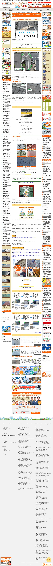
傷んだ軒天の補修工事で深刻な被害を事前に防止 (6, 106)
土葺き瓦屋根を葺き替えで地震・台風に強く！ (6, 130)
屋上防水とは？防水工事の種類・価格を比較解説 (6, 120)
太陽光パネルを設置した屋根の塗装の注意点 (47, 192)
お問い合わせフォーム (27, 287)
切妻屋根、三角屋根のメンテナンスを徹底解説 (6, 156)
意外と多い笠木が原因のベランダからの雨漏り (6, 104)
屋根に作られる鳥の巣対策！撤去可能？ (47, 301)
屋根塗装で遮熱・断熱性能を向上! (46, 234)
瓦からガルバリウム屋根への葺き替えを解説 (47, 142)
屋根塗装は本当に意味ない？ (5, 89)
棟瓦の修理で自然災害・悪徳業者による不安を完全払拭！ (43, 481)
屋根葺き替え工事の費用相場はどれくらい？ (47, 169)
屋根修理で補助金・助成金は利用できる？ (46, 243)
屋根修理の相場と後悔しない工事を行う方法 (46, 166)
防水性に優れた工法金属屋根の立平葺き (6, 141)
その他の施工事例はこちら (37, 310)
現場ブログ (15, 12)
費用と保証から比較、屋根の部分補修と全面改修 (47, 171)
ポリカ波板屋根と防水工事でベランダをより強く (47, 295)
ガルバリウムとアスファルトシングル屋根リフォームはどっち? (6, 201)
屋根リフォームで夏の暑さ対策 (23, 447)
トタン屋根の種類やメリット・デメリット (46, 188)
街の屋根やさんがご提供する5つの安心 (11, 10)
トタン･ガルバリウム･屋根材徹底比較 (6, 204)
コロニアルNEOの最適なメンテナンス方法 (47, 201)
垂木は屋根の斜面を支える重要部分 (24, 466)
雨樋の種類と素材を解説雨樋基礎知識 (6, 236)
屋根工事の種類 (46, 50)
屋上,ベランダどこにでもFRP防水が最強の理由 (6, 118)
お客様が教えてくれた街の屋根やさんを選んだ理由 (9, 442)
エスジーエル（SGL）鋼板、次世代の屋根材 (41, 534)
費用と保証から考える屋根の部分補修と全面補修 (25, 464)
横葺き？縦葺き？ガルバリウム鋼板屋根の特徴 (47, 153)
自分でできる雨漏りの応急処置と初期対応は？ (47, 237)
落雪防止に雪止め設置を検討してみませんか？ (25, 476)
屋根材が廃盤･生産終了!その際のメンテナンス (6, 196)
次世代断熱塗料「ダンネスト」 (45, 232)
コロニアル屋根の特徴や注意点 (46, 186)
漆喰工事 (47, 60)
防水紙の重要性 (5, 180)
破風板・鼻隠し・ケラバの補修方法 (40, 469)
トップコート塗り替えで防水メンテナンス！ (6, 241)
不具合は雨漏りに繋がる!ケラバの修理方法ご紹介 (6, 102)
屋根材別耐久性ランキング (5, 189)
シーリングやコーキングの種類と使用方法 (6, 139)
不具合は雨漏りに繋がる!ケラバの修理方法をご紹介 (42, 476)
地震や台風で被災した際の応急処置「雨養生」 (6, 143)
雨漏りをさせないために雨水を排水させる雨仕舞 (6, 168)
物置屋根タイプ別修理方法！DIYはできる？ (46, 288)
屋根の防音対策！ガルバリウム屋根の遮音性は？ (47, 157)
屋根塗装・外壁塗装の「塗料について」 (41, 431)
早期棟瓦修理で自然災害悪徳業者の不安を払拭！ (6, 132)
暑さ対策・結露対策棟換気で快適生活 (40, 492)
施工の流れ (29, 9)
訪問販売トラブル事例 (46, 263)
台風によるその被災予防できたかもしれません (47, 213)
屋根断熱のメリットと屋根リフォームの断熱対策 (6, 234)
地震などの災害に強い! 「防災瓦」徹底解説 (46, 226)
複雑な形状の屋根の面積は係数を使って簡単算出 (42, 490)
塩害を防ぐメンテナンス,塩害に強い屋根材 (6, 191)
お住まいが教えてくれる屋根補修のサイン (47, 173)
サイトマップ (5, 323)
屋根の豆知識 (5, 184)
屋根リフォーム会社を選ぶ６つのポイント (47, 209)
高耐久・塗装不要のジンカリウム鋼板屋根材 (6, 213)
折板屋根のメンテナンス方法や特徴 (40, 463)
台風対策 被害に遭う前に (22, 442)
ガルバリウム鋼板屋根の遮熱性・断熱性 (47, 146)
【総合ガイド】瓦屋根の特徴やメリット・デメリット (43, 455)
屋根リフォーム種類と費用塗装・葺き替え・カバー (47, 179)
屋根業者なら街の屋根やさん (6, 450)
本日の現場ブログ (5, 441)
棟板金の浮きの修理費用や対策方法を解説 (6, 96)
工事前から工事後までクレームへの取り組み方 (47, 255)
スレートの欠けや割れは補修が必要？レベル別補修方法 (43, 461)
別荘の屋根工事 (45, 307)
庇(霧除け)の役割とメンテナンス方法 (5, 136)
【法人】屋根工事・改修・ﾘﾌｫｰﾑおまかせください (47, 309)
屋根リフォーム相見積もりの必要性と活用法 (25, 459)
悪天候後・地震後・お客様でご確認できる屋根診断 (42, 430)
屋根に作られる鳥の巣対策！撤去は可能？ (24, 483)
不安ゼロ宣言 (4, 429)
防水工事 (47, 67)
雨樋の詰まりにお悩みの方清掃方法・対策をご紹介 (47, 297)
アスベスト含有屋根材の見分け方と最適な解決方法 (42, 502)
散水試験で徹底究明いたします (23, 441)
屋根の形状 (37, 485)
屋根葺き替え (48, 53)
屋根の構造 (4, 97)
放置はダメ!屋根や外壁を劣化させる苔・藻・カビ (6, 193)
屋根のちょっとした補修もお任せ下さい (24, 433)
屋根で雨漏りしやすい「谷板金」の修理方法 (6, 171)
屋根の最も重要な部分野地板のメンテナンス (6, 182)
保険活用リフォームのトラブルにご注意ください (47, 274)
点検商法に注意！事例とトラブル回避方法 (24, 435)
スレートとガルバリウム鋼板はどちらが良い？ (47, 138)
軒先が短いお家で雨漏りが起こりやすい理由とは (6, 175)
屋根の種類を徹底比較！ (45, 177)
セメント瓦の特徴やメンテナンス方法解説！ (6, 125)
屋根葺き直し (48, 71)
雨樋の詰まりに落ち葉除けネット (23, 482)
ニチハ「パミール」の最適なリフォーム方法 (41, 436)
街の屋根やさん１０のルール (6, 428)
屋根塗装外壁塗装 (47, 79)
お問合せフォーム (32, 182)
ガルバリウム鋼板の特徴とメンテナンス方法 (6, 211)
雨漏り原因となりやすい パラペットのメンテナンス (26, 471)
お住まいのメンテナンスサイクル (40, 520)
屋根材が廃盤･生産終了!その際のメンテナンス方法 (42, 479)
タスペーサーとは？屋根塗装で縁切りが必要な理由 (42, 475)
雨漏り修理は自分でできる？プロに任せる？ (6, 91)
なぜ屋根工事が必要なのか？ (47, 162)
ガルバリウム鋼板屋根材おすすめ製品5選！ (47, 150)
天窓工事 (47, 82)
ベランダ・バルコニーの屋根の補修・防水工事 (25, 446)
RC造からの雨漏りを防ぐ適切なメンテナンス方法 (6, 222)
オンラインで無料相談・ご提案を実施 (24, 427)
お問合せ (4, 321)
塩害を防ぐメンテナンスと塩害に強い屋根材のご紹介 (43, 540)
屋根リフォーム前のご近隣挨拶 (23, 434)
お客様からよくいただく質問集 (40, 434)
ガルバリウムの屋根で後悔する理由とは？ (6, 206)
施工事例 (17, 9)
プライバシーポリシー (6, 319)
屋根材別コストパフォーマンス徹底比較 (6, 186)
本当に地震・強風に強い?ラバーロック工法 (6, 146)
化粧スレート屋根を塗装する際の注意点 (46, 194)
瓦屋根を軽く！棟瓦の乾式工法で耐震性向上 (41, 498)
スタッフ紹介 (4, 449)
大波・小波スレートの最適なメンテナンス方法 (6, 134)
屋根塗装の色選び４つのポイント (46, 230)
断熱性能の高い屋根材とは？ (5, 231)
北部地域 (4, 339)
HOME (12, 12)
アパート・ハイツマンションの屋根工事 (46, 305)
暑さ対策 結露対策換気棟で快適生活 (6, 162)
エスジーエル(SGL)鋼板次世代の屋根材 (6, 208)
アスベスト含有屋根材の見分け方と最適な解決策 (6, 177)
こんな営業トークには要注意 (46, 261)
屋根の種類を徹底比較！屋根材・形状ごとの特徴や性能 (43, 456)
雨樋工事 (47, 64)
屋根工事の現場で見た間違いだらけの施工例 (46, 228)
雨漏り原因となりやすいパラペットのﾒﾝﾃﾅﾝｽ (6, 116)
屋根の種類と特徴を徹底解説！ (6, 82)
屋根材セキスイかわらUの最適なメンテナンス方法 (47, 199)
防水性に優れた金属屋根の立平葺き (40, 535)
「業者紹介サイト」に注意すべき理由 (46, 276)
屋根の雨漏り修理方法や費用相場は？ (6, 220)
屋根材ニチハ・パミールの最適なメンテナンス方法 (47, 197)
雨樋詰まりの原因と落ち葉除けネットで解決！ (47, 299)
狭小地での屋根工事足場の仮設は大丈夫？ (46, 203)
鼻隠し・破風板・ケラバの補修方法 (6, 99)
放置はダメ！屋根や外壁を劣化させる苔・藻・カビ (42, 541)
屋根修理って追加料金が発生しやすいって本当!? (47, 270)
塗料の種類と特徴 (47, 320)
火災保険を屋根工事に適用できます (24, 445)
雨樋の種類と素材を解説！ (22, 484)
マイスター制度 (5, 433)
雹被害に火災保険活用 (38, 558)
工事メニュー (36, 9)
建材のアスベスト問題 (6, 179)
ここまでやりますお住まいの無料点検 (42, 10)
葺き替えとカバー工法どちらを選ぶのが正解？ (47, 175)
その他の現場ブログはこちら (37, 365)
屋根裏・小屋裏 (5, 160)
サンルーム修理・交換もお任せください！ (47, 291)
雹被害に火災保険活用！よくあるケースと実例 (47, 241)
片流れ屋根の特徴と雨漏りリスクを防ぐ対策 (6, 154)
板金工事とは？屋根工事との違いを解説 (6, 93)
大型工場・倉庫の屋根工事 (22, 448)
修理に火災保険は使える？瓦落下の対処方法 (47, 217)
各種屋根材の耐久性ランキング (40, 528)
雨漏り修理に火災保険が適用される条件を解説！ (47, 239)
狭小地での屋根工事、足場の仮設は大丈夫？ (41, 441)
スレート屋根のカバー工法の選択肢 (47, 182)
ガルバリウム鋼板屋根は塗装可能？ (47, 144)
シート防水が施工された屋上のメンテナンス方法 (6, 113)
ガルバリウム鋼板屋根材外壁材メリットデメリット (47, 155)
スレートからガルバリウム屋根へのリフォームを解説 (47, 140)
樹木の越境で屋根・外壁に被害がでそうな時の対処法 (47, 272)
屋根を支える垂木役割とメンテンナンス (6, 217)
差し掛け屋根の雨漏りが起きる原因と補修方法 (6, 158)
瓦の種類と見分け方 (38, 522)
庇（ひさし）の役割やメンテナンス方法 (6, 224)
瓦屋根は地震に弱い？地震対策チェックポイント (47, 224)
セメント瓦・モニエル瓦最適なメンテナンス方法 (6, 127)
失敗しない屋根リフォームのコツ (46, 164)
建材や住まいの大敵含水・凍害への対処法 (6, 164)
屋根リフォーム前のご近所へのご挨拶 (46, 253)
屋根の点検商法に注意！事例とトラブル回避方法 (47, 265)
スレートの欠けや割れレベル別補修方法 (46, 184)
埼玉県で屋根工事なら (6, 317)
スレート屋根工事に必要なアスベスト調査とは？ (6, 238)
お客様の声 (23, 9)
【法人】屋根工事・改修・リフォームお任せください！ (26, 452)
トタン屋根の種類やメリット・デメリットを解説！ (42, 462)
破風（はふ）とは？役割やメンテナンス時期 (6, 243)
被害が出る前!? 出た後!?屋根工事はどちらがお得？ (47, 259)
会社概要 (48, 9)
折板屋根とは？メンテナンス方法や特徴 (47, 190)
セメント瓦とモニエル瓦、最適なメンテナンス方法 (42, 466)
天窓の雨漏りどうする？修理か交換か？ (6, 229)
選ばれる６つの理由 (5, 427)
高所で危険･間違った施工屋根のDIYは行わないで (6, 215)
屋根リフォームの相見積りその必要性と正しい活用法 (47, 250)
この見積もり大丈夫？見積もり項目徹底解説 (46, 257)
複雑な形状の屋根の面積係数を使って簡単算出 (6, 150)
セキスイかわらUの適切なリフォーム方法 (41, 435)
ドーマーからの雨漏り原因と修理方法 (6, 227)
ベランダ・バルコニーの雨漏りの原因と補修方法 (6, 123)
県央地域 (4, 336)
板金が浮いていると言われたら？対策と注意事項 (47, 267)
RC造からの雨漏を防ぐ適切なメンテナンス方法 (42, 508)
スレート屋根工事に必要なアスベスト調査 (41, 503)
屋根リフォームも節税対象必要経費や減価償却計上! (47, 312)
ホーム (5, 9)
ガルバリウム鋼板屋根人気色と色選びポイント (47, 148)
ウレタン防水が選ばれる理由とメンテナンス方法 (6, 111)
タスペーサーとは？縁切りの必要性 (6, 109)
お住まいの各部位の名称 (6, 84)
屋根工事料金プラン (21, 429)
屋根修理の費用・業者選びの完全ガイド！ (6, 86)
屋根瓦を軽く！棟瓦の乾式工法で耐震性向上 (46, 222)
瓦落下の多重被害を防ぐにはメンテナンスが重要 (47, 215)
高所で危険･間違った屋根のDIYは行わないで (41, 509)
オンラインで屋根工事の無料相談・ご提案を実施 (47, 248)
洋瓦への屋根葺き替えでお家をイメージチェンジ (6, 198)
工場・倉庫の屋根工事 (46, 303)
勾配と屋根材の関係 (6, 166)
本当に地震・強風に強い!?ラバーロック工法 (41, 545)
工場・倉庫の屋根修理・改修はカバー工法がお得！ (47, 293)
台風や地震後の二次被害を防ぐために (47, 219)
